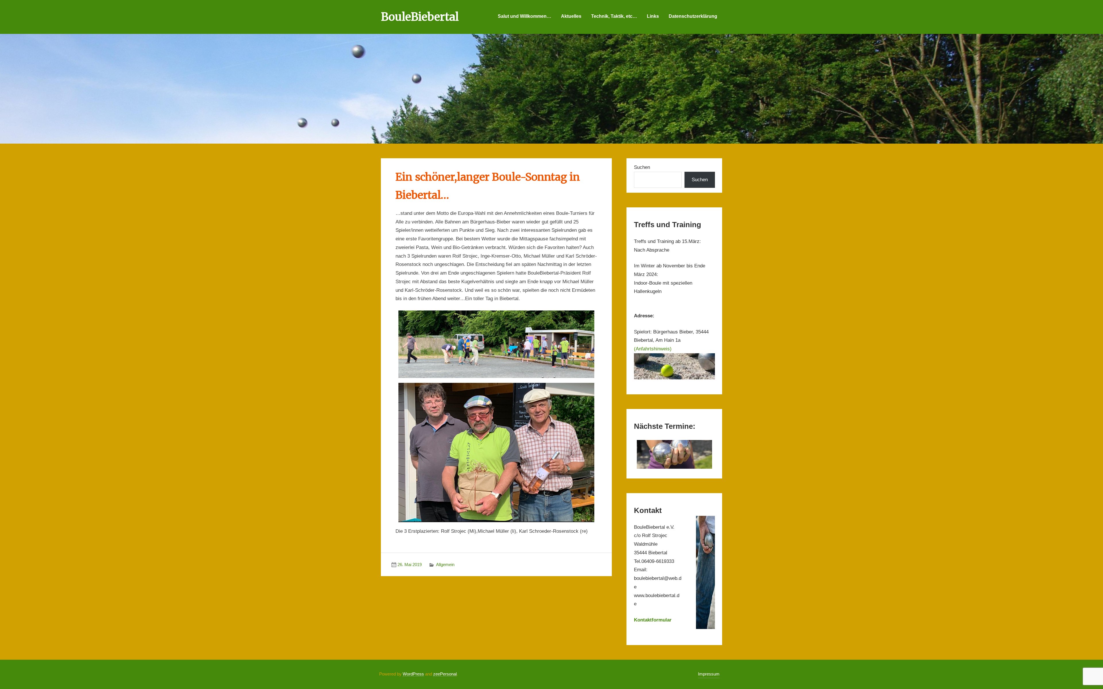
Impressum (709, 673)
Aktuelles (571, 16)
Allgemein (445, 564)
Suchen (642, 167)
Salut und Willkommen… (524, 16)
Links (653, 16)
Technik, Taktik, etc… (614, 16)
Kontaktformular (653, 620)
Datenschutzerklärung (693, 16)
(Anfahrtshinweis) (653, 349)
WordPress (413, 673)
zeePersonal (445, 673)
